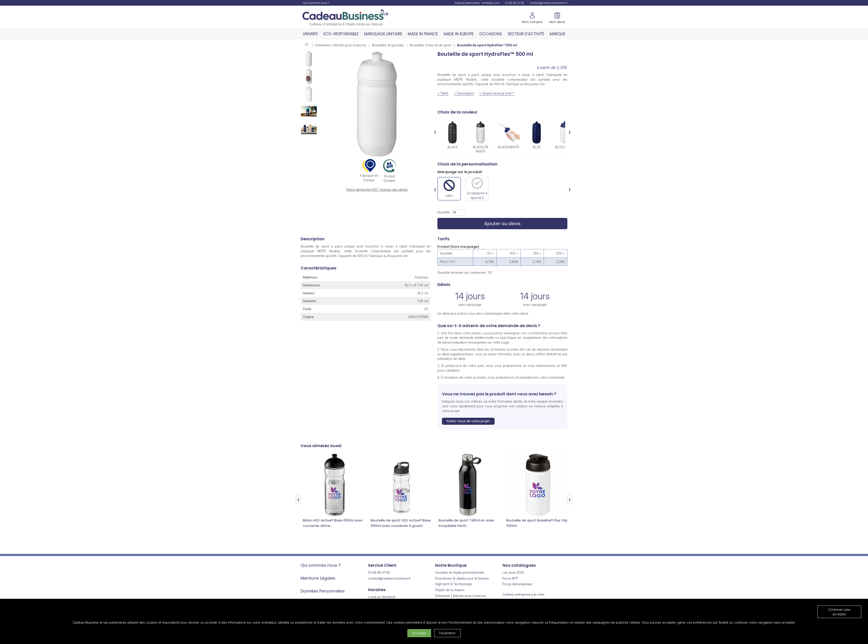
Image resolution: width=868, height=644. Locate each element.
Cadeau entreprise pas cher (523, 594)
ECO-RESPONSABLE (341, 34)
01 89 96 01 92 (514, 3)
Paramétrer (447, 633)
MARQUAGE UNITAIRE (383, 34)
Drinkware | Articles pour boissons (340, 45)
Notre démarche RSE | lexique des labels (377, 189)
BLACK (453, 147)
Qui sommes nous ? (321, 565)
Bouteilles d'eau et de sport (430, 45)
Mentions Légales (318, 578)
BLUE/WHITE (564, 147)
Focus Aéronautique (517, 584)
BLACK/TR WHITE (480, 149)
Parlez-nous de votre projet (468, 421)
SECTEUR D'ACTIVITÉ (526, 34)
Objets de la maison (450, 590)
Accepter (419, 633)
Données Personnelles (323, 591)
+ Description (464, 93)
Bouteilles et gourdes (388, 45)
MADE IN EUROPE (459, 34)
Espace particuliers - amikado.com (477, 3)
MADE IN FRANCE (423, 34)
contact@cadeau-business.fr (548, 3)
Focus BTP (510, 578)
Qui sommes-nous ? (316, 3)
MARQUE (557, 34)
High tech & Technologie (453, 584)
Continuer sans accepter (839, 612)
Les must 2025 (513, 572)
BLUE (537, 147)
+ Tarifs (442, 93)
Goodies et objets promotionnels (459, 572)
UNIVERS (310, 34)
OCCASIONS (490, 34)
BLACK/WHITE (508, 147)
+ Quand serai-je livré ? (496, 93)
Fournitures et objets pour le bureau (462, 578)
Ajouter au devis (502, 223)
